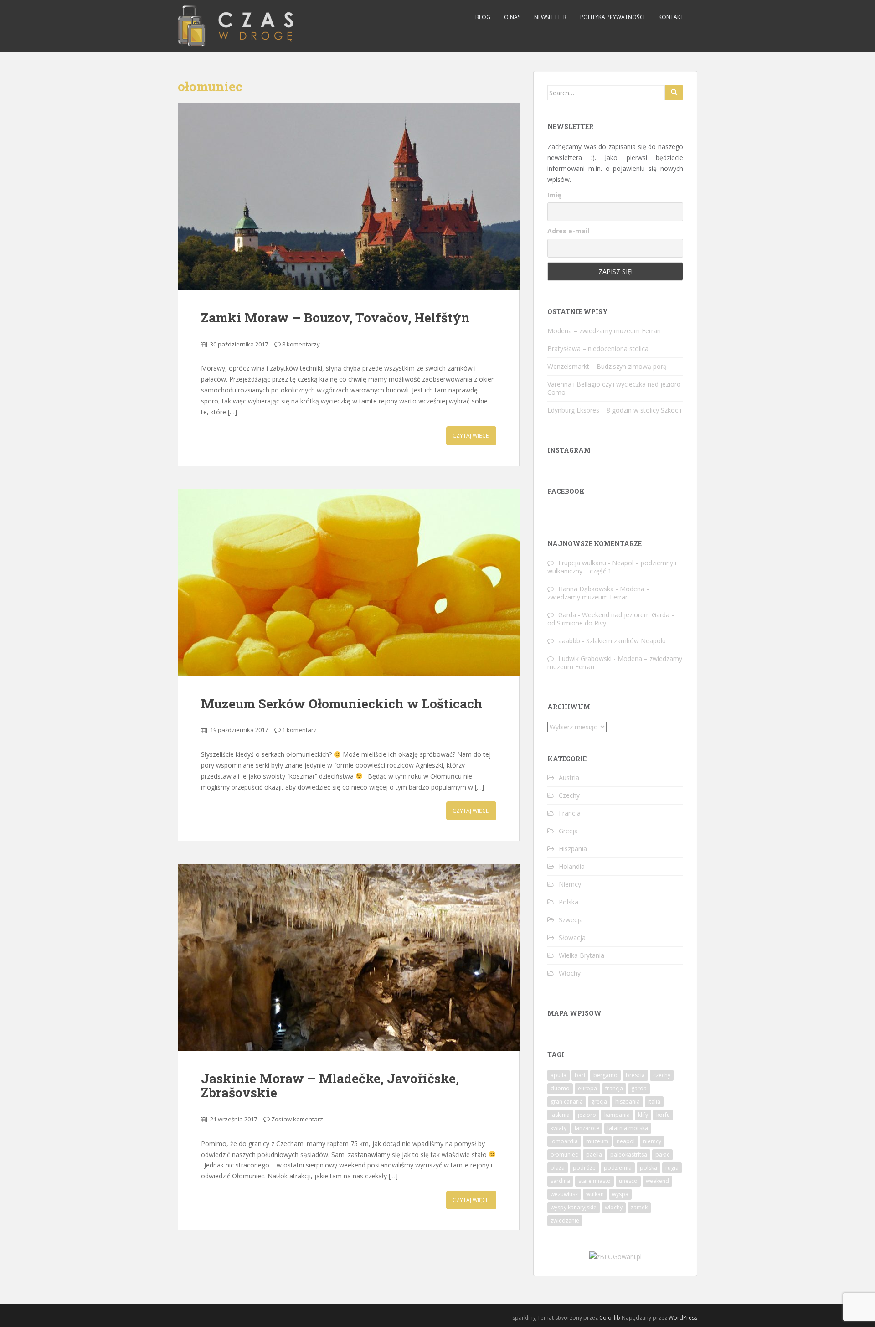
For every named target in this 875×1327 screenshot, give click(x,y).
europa (587, 1088)
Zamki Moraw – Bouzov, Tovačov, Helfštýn (335, 317)
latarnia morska (627, 1128)
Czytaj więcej (471, 435)
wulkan (595, 1194)
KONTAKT (671, 17)
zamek (639, 1207)
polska (648, 1168)
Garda (567, 614)
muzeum (597, 1141)
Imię (554, 195)
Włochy (570, 973)
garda (639, 1088)
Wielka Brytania (581, 955)
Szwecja (571, 919)
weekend (657, 1181)
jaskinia (560, 1115)
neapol (626, 1141)
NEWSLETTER (550, 17)
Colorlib (609, 1318)
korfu (663, 1115)
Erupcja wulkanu (582, 562)
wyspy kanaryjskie (574, 1207)
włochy (614, 1207)
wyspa (620, 1194)
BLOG (482, 17)
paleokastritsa (628, 1154)
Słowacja (572, 937)
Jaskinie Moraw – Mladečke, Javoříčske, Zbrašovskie (330, 1085)
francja (614, 1088)
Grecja (568, 830)
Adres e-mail (568, 231)
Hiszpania (573, 848)
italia (654, 1101)
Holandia (572, 866)
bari (580, 1075)
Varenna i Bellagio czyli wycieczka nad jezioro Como (614, 388)
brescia (635, 1075)
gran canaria (567, 1101)
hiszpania (627, 1101)
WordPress (683, 1318)
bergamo (605, 1075)
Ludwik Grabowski (585, 658)
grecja (599, 1101)
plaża (558, 1168)
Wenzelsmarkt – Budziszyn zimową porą (607, 366)
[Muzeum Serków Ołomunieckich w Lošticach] (349, 582)
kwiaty (558, 1128)
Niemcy (570, 884)
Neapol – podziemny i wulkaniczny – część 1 (611, 566)
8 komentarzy (301, 344)
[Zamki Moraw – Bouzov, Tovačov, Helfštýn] (349, 196)
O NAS (512, 17)
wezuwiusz (564, 1194)
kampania (617, 1115)
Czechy (569, 795)
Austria (569, 777)
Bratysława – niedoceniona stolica (598, 348)
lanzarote (587, 1128)
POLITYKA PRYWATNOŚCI (612, 17)
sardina (560, 1181)
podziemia (618, 1168)
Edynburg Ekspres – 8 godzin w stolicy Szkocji (614, 410)
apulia (558, 1075)
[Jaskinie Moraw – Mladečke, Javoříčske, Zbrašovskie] (349, 957)
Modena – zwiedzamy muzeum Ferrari (604, 330)
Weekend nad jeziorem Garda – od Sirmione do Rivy (611, 618)
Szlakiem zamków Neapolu (626, 640)
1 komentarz (299, 730)
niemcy (652, 1141)
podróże (584, 1168)
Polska (568, 902)
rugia (672, 1168)
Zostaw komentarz (297, 1119)
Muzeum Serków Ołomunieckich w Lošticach (342, 703)
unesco (628, 1181)
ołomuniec (564, 1154)
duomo (560, 1088)
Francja (570, 813)
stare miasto (594, 1181)
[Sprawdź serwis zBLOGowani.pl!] (615, 1256)
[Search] (674, 92)
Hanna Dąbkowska (586, 588)
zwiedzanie (565, 1220)
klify (643, 1115)
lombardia (564, 1141)
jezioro (587, 1115)
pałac (662, 1154)
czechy (661, 1075)
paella (594, 1154)
